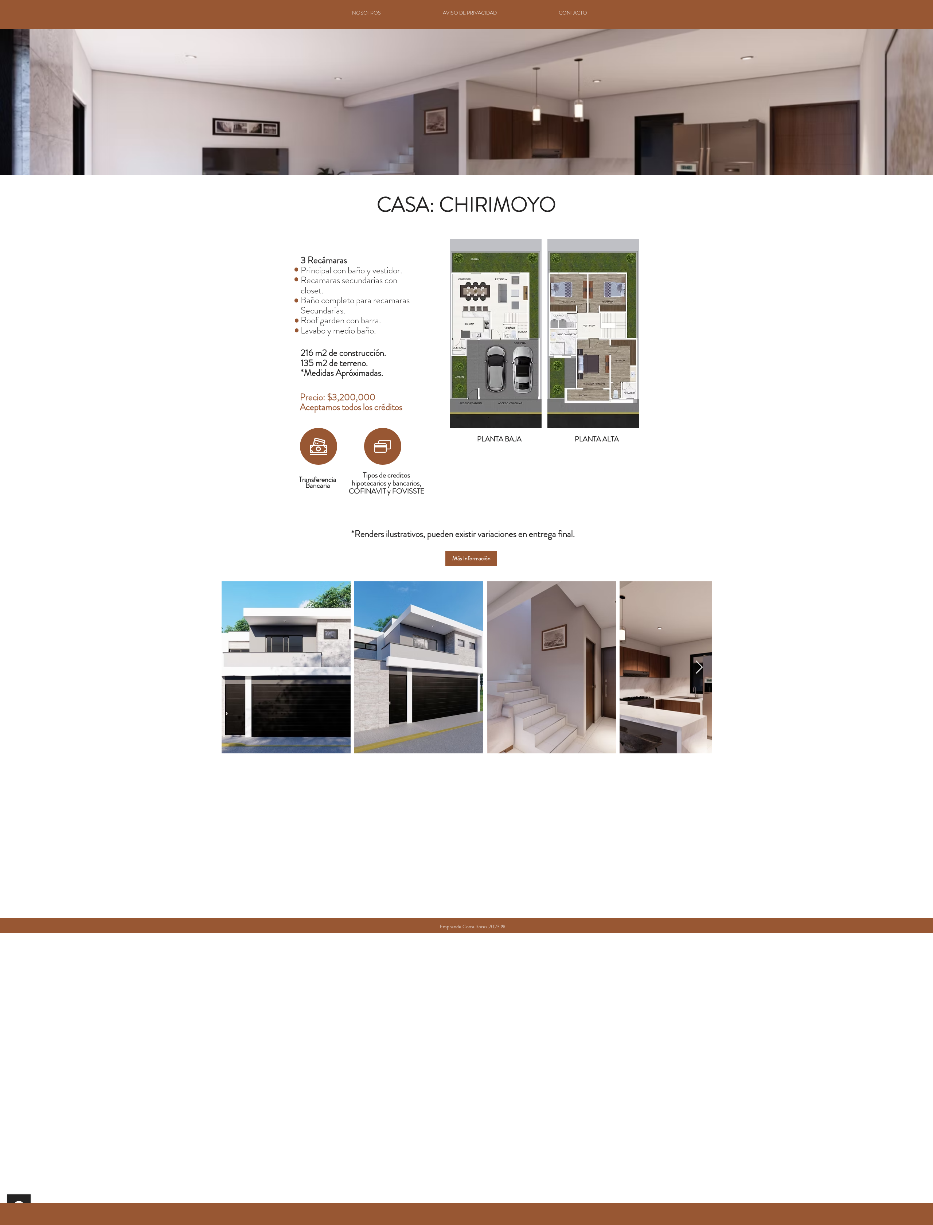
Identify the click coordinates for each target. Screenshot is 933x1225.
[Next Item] (699, 667)
